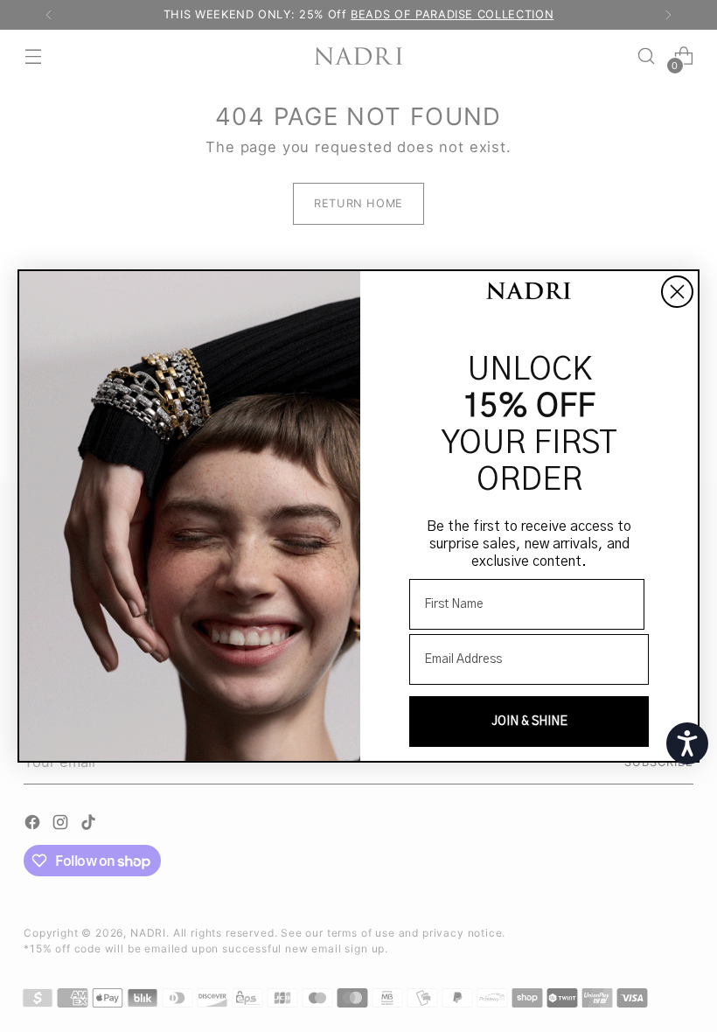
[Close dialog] (677, 291)
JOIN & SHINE (529, 721)
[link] (529, 292)
